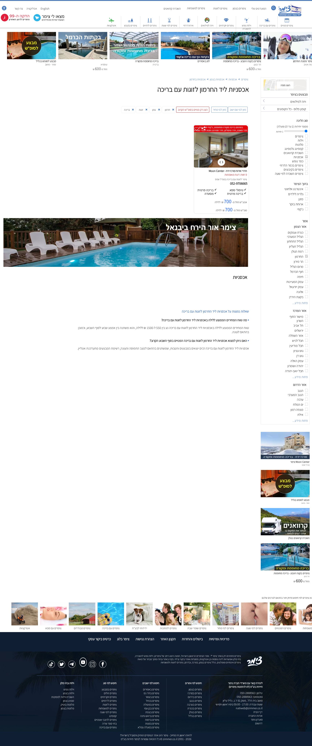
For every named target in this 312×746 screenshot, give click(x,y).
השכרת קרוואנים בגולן (298, 538)
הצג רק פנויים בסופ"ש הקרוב (193, 110)
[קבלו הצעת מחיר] (47, 21)
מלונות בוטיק (67, 704)
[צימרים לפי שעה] (254, 624)
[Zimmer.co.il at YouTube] (82, 658)
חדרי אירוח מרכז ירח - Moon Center (228, 171)
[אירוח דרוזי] (188, 22)
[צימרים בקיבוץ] (130, 22)
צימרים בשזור (152, 697)
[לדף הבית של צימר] (290, 16)
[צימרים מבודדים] (82, 624)
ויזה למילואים (207, 25)
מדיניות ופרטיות (219, 639)
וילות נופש (69, 689)
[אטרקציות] (111, 22)
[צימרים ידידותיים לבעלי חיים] (139, 624)
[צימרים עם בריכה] (267, 22)
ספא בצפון (68, 701)
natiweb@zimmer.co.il (249, 708)
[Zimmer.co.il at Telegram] (71, 662)
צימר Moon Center (299, 461)
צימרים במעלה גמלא (148, 727)
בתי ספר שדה (109, 723)
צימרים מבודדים (82, 628)
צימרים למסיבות (168, 628)
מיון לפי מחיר (219, 110)
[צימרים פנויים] (287, 22)
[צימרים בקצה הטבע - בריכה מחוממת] (236, 34)
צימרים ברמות (152, 720)
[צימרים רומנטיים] (283, 624)
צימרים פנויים (287, 25)
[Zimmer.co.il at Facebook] (102, 662)
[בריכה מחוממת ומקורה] (134, 34)
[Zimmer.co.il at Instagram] (92, 662)
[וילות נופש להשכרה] (246, 22)
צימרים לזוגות (220, 8)
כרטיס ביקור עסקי (99, 639)
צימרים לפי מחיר (225, 628)
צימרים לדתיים (150, 25)
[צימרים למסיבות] (168, 624)
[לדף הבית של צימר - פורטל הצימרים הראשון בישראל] (255, 665)
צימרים (244, 79)
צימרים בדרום (195, 697)
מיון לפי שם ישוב (238, 110)
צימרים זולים (110, 693)
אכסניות (233, 79)
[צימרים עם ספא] (53, 624)
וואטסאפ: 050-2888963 (250, 697)
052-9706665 (239, 183)
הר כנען (306, 576)
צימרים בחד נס (151, 693)
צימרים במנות (152, 723)
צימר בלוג (123, 639)
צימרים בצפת (152, 712)
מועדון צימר (257, 719)
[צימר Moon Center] (285, 458)
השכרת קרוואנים (172, 8)
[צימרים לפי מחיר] (225, 624)
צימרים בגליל (195, 716)
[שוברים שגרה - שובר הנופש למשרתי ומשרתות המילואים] (207, 22)
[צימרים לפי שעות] (169, 22)
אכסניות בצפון (217, 79)
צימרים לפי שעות (169, 25)
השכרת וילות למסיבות (62, 697)
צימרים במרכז (195, 693)
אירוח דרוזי (188, 25)
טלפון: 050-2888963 (251, 693)
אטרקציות (111, 25)
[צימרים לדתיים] (149, 22)
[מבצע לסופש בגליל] (31, 34)
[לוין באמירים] (185, 34)
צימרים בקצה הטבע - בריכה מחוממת (242, 61)
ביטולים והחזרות (192, 639)
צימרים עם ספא (53, 628)
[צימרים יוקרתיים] (226, 22)
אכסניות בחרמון (198, 79)
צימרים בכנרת (194, 708)
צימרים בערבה (194, 704)
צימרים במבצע (109, 689)
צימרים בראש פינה (149, 716)
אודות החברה (255, 716)
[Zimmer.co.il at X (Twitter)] (61, 662)
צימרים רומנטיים (283, 628)
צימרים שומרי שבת (196, 628)
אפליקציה (32, 8)
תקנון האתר (168, 639)
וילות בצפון (68, 693)
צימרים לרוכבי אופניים (105, 720)
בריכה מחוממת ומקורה (147, 61)
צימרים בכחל (152, 701)
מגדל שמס (220, 179)
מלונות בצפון (67, 708)
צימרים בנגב (195, 701)
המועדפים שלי (258, 8)
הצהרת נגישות (145, 639)
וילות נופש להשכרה (246, 27)
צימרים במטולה (151, 704)
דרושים (259, 723)
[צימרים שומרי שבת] (197, 624)
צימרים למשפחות (196, 8)
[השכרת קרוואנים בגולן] (285, 534)
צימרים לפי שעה (254, 628)
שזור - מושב (305, 503)
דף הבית (258, 712)
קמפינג (113, 716)
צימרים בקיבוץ (130, 25)
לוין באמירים (204, 61)
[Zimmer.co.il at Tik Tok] (51, 662)
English (45, 8)
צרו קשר (18, 8)
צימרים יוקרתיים (226, 25)
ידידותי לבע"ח (139, 628)
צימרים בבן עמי (151, 708)
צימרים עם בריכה (267, 25)
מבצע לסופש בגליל (46, 61)
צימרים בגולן (195, 712)
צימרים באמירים (151, 689)
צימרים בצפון (239, 8)
